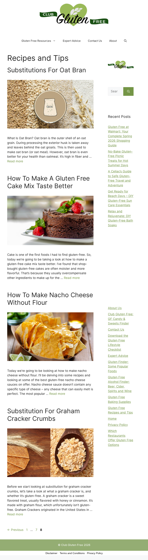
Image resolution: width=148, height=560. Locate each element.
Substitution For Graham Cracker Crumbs (43, 414)
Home (112, 418)
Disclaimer (51, 553)
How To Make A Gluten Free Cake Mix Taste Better (48, 182)
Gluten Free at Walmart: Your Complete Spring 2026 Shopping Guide (120, 136)
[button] (125, 40)
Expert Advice (72, 40)
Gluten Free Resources (36, 40)
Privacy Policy (118, 425)
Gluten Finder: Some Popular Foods (118, 366)
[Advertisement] (128, 268)
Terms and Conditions (72, 553)
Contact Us (95, 40)
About (113, 40)
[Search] (128, 91)
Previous (15, 530)
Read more (15, 161)
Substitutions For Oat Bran (46, 70)
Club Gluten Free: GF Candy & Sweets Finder (120, 318)
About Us (115, 308)
